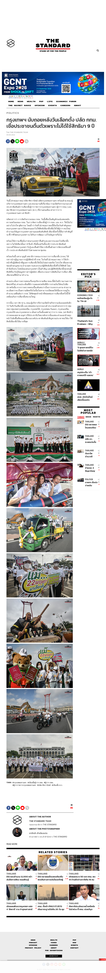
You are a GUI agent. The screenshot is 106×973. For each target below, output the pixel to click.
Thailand (81, 344)
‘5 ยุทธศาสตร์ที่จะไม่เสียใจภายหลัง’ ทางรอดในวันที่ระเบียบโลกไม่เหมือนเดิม (85, 349)
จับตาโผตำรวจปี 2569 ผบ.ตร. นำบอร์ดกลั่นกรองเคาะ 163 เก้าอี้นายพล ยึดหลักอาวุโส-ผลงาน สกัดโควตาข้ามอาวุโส (91, 455)
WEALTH (31, 101)
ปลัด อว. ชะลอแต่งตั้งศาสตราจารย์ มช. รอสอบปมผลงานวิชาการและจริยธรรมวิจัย (91, 440)
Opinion (33, 945)
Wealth (53, 940)
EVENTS (52, 105)
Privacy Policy (33, 948)
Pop (74, 940)
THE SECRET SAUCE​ (19, 105)
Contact (74, 948)
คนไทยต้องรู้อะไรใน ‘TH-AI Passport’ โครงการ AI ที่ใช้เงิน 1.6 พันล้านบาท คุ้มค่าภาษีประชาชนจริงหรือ (85, 300)
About (54, 948)
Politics (12, 113)
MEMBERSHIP (53, 956)
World (80, 342)
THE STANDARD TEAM (19, 132)
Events (74, 945)
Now (74, 942)
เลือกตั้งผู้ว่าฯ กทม (36, 782)
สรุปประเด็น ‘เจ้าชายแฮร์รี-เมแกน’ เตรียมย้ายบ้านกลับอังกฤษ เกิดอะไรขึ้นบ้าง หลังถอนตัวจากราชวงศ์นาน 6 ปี (85, 374)
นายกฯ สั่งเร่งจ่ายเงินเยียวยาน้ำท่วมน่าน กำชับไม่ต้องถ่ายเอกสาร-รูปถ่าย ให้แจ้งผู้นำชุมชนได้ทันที (91, 484)
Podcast (33, 942)
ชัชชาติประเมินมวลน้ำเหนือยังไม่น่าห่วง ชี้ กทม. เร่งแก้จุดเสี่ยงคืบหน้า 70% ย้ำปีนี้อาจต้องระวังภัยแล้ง (82, 908)
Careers (54, 945)
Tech (90, 295)
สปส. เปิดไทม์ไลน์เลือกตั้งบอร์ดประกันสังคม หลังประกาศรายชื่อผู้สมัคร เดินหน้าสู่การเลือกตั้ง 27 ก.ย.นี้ (85, 398)
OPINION (40, 105)
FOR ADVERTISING (54, 950)
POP (41, 101)
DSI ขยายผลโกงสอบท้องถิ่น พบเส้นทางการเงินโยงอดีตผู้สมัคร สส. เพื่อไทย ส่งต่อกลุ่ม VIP (91, 426)
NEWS (20, 101)
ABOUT (77, 105)
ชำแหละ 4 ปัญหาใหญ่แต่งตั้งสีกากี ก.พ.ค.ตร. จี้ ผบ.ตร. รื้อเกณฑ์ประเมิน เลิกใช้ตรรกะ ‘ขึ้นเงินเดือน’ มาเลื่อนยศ (91, 469)
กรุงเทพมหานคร (20, 782)
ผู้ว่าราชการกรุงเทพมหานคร (25, 785)
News (33, 940)
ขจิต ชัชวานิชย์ (44, 785)
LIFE (50, 101)
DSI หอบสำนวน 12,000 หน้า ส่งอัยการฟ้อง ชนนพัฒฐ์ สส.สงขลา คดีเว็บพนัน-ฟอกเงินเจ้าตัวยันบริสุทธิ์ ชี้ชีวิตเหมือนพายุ (19, 878)
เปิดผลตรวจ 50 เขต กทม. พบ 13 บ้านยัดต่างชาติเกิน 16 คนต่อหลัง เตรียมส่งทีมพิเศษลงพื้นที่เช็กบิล (82, 878)
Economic (82, 295)
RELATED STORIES (53, 852)
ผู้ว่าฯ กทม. (49, 782)
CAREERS (65, 105)
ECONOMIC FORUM (66, 101)
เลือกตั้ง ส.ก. (58, 785)
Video (54, 942)
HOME (11, 101)
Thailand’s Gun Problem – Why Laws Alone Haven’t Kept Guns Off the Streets (85, 322)
